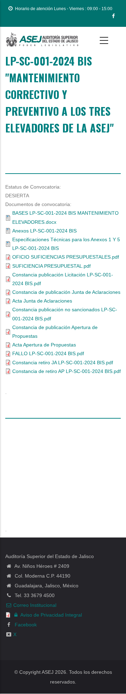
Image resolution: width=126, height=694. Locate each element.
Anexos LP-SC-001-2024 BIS (44, 231)
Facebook (25, 624)
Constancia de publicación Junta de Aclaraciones (66, 292)
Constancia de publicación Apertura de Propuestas (55, 332)
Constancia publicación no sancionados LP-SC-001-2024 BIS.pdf (64, 314)
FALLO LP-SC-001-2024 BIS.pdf (48, 353)
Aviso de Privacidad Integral (51, 615)
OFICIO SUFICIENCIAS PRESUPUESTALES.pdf (65, 257)
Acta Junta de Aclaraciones (42, 301)
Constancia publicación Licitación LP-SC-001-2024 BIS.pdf (62, 279)
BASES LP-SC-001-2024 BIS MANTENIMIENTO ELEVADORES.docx (65, 217)
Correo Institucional (34, 605)
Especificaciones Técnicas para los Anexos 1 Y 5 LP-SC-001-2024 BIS (66, 244)
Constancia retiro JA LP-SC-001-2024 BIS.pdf (62, 362)
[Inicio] (42, 40)
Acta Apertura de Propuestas (44, 345)
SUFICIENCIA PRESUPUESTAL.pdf (51, 266)
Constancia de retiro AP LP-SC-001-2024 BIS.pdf (66, 371)
